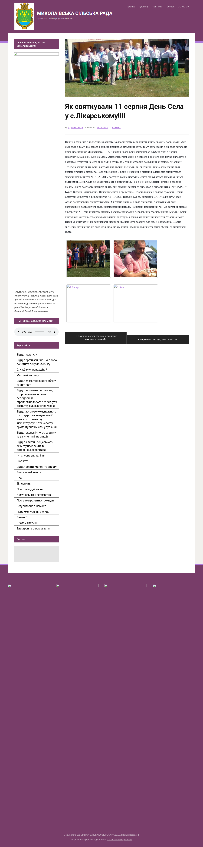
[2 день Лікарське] (136, 259)
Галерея (170, 6)
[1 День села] (88, 259)
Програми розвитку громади (35, 500)
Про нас (131, 6)
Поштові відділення (30, 489)
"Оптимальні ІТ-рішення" (119, 839)
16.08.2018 (102, 127)
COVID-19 (183, 6)
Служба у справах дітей (32, 369)
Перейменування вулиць (33, 511)
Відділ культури (27, 354)
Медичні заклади (28, 375)
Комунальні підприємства (34, 494)
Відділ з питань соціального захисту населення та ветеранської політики (34, 445)
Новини (116, 127)
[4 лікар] (136, 303)
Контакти (157, 6)
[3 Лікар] (88, 303)
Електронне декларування (34, 528)
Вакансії (22, 517)
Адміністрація (75, 127)
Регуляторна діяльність (32, 506)
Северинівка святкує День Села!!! (156, 339)
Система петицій (27, 523)
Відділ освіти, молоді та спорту (37, 466)
